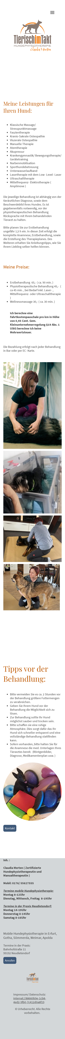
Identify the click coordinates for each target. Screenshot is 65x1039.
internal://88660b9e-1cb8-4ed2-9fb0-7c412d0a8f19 (29, 1000)
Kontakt (10, 828)
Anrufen (10, 960)
